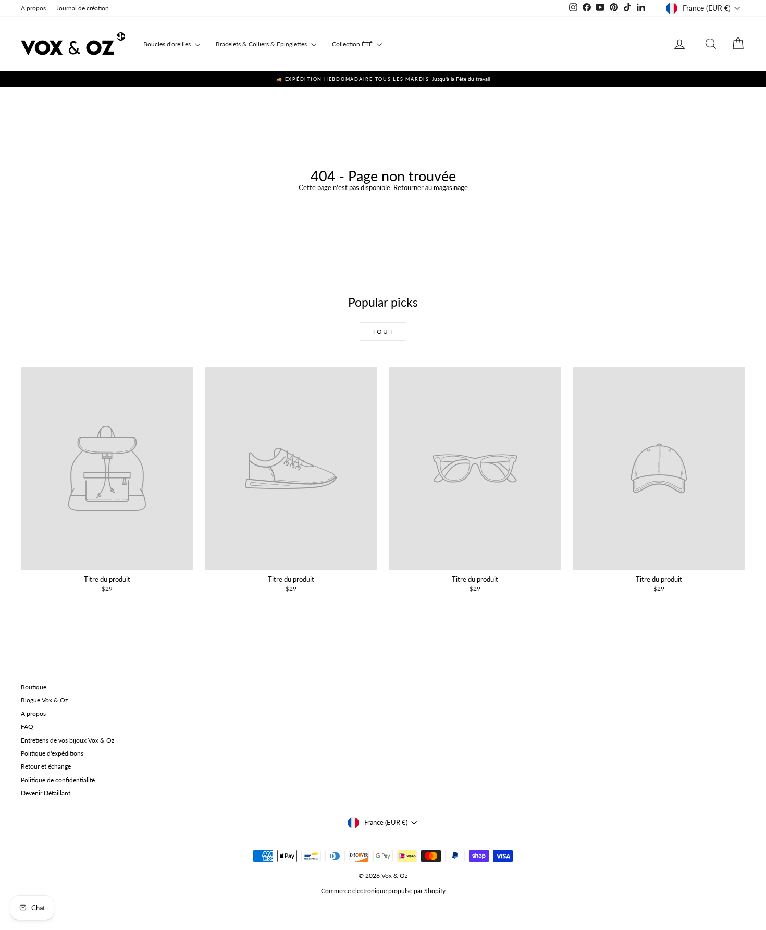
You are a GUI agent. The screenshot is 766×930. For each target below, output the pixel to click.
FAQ (27, 727)
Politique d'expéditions (52, 753)
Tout (383, 331)
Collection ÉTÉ (353, 44)
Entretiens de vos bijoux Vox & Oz (67, 740)
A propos (33, 8)
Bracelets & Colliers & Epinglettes (262, 44)
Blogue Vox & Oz (44, 700)
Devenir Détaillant (45, 793)
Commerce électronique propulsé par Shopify (383, 891)
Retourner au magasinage (430, 187)
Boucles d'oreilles (167, 44)
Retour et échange (46, 766)
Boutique (33, 687)
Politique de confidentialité (58, 780)
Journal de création (82, 8)
